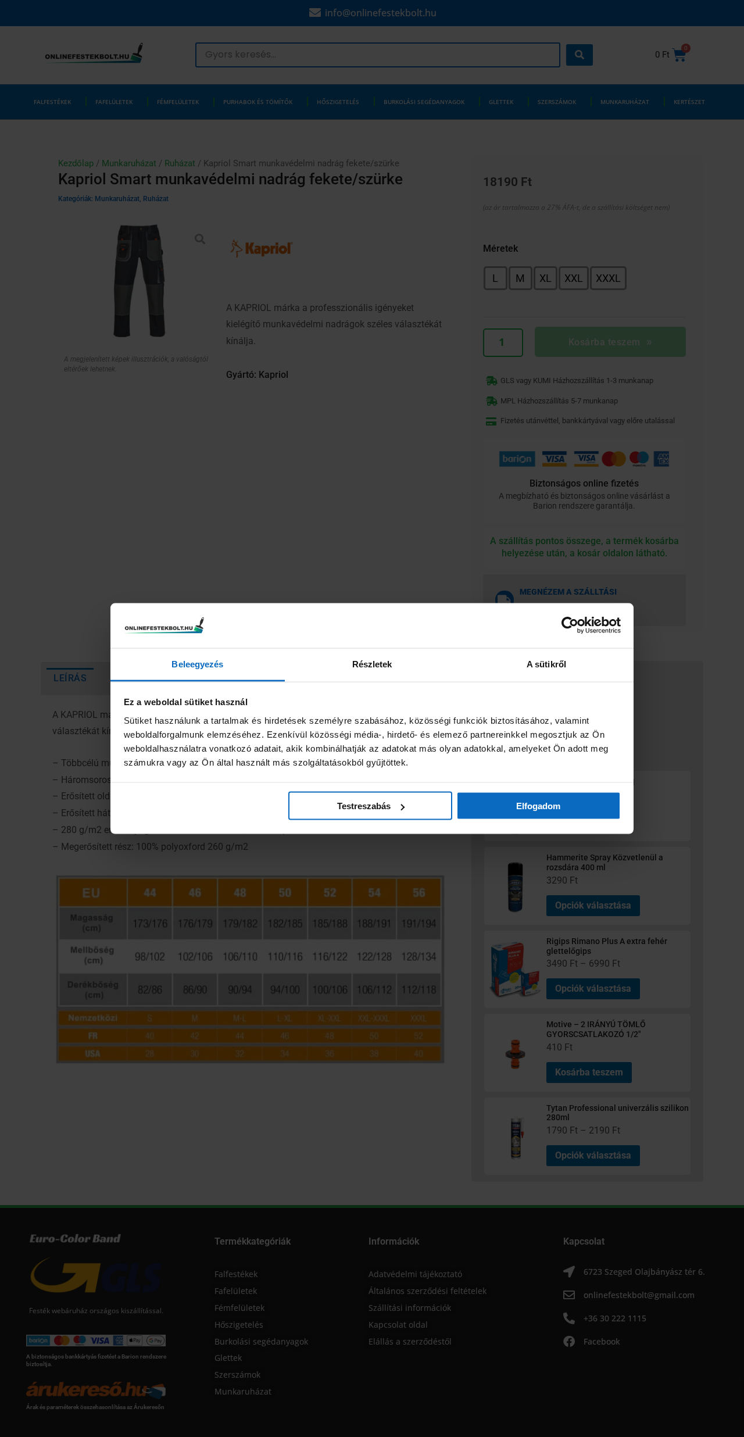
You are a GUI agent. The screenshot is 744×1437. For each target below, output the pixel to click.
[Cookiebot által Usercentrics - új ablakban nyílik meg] (570, 625)
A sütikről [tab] (546, 664)
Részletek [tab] (372, 664)
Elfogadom (538, 806)
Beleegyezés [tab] (197, 664)
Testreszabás (364, 806)
